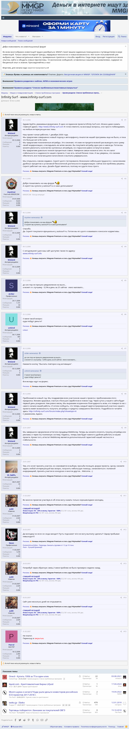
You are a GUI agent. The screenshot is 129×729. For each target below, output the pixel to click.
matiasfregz (13, 679)
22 (63, 705)
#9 (125, 428)
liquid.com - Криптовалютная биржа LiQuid (31, 684)
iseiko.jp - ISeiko (17, 702)
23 (66, 705)
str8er (11, 294)
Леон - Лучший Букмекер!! (32, 547)
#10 (125, 462)
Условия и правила (71, 726)
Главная (120, 726)
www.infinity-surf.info (32, 253)
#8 (125, 394)
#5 (125, 280)
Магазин (36, 36)
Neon (11, 543)
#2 (125, 179)
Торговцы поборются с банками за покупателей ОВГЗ (37, 710)
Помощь (111, 726)
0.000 (18, 146)
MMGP (6, 726)
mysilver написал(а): (32, 217)
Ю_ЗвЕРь (11, 475)
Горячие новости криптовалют (37, 697)
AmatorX (118, 678)
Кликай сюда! (87, 171)
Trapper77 (12, 705)
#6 (125, 314)
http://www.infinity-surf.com (51, 126)
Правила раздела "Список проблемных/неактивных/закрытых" (46, 87)
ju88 (11, 509)
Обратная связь (56, 726)
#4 (125, 246)
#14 (125, 597)
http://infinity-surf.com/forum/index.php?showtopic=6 (52, 411)
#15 (125, 631)
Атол (10, 687)
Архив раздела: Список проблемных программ (44, 679)
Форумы (7, 36)
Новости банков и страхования (37, 713)
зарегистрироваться (38, 67)
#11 (125, 496)
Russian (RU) (17, 726)
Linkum (25, 330)
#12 (125, 530)
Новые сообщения (8, 41)
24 (69, 705)
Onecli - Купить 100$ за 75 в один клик (29, 676)
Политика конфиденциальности (94, 726)
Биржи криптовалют (30, 687)
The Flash (12, 697)
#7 (125, 348)
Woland (6, 101)
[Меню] (64, 18)
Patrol (11, 644)
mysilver (11, 192)
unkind (11, 327)
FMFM (119, 694)
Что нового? (21, 36)
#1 (125, 120)
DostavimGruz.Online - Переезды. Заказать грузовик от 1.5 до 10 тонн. (48, 545)
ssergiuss (118, 705)
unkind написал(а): (31, 371)
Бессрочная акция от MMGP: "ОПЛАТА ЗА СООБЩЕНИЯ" (90, 74)
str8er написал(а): (31, 353)
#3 (125, 213)
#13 (125, 563)
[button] (28, 36)
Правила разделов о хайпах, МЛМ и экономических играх (43, 81)
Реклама (26, 171)
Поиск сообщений (25, 41)
